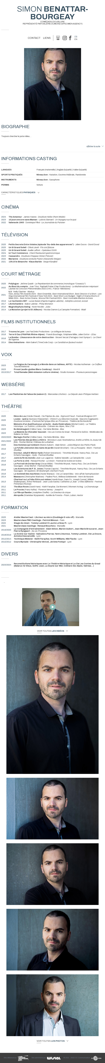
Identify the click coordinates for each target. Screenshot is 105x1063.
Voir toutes (50, 631)
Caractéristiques (18, 192)
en (75, 39)
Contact (34, 37)
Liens (47, 37)
